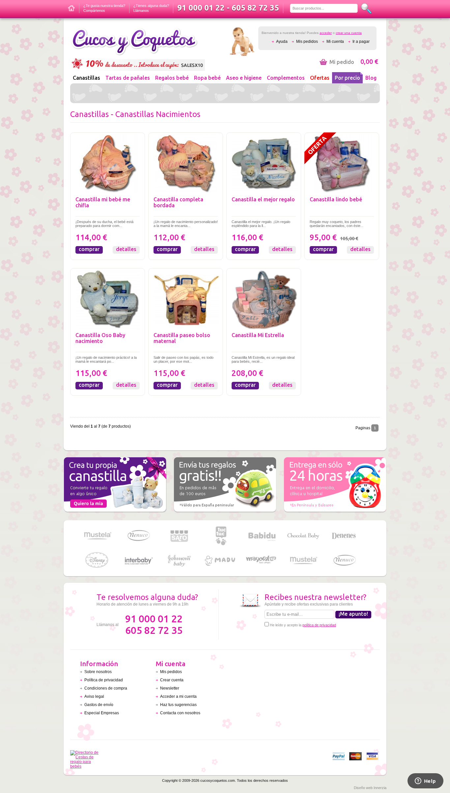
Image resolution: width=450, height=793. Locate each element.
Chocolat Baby (303, 536)
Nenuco (138, 536)
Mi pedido (353, 62)
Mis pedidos (307, 41)
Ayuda (282, 41)
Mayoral (262, 560)
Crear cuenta (171, 680)
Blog (371, 78)
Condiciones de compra (105, 688)
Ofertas (319, 78)
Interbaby (138, 560)
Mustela (97, 536)
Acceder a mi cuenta (178, 696)
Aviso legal (94, 696)
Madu (220, 560)
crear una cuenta (349, 33)
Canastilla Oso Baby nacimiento (100, 338)
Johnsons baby (179, 560)
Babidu (262, 536)
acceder (326, 33)
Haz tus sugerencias (178, 704)
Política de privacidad (103, 680)
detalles (126, 249)
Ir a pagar (361, 41)
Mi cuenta (335, 41)
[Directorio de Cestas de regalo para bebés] (86, 766)
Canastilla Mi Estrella (258, 335)
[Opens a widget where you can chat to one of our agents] (425, 781)
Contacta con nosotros (180, 713)
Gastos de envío (98, 704)
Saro (179, 536)
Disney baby (97, 560)
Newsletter (169, 688)
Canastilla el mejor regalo (263, 199)
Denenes (344, 536)
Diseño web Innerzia (370, 788)
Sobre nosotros (98, 671)
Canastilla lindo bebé (336, 199)
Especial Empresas (101, 713)
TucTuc (220, 536)
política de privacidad (319, 625)
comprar (89, 249)
